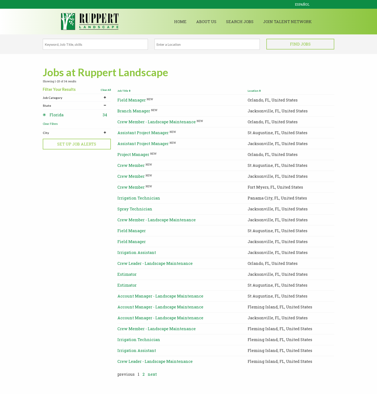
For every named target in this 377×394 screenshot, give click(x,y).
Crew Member (131, 165)
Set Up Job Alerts (76, 144)
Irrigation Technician (138, 198)
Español (302, 4)
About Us (206, 21)
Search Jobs (240, 21)
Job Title (123, 90)
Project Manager (133, 154)
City (46, 132)
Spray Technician (134, 208)
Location (253, 90)
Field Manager (131, 100)
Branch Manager (133, 110)
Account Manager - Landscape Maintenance (160, 296)
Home (180, 21)
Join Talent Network (287, 21)
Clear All (106, 89)
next (152, 374)
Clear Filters (50, 123)
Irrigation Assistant (136, 252)
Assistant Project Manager (143, 132)
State (47, 105)
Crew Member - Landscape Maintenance (156, 121)
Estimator (127, 274)
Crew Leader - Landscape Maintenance (155, 263)
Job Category (52, 97)
